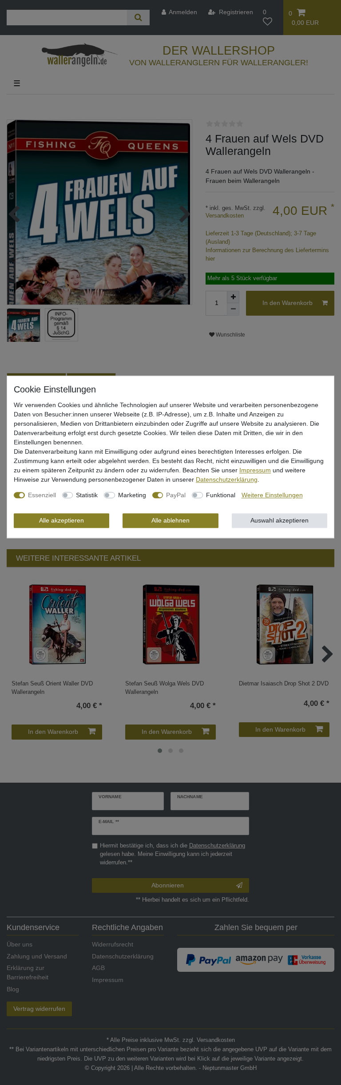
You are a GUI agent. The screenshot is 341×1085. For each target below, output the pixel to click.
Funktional (220, 495)
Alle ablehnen (170, 520)
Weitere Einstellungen (272, 495)
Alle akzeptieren (61, 520)
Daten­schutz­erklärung (227, 479)
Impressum (255, 470)
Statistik (87, 495)
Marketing (132, 495)
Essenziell (42, 495)
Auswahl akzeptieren (279, 520)
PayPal (176, 495)
